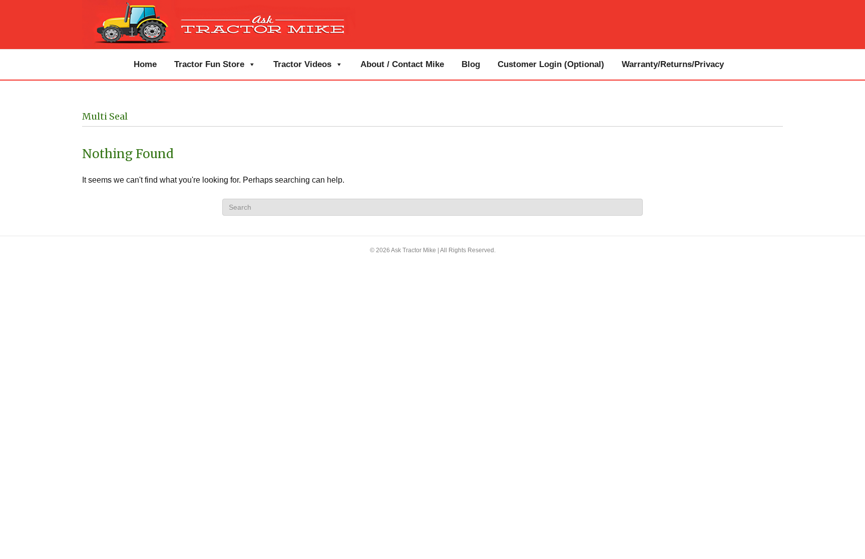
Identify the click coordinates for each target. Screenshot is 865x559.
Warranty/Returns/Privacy (673, 64)
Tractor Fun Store (209, 64)
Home (145, 64)
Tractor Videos (302, 64)
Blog (471, 64)
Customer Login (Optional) (551, 64)
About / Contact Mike (402, 64)
